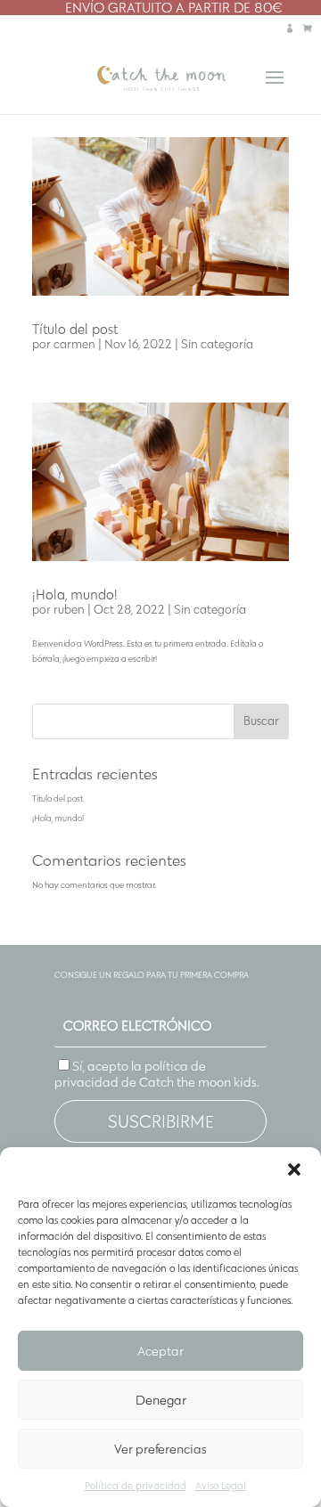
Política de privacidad (135, 1485)
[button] (294, 1169)
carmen (74, 344)
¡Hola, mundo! (75, 594)
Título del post (75, 329)
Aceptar (160, 1351)
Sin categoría (217, 344)
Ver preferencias (160, 1449)
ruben (69, 609)
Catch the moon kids (198, 1082)
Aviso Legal (220, 1485)
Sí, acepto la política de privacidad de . (156, 1074)
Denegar (161, 1400)
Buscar (261, 721)
